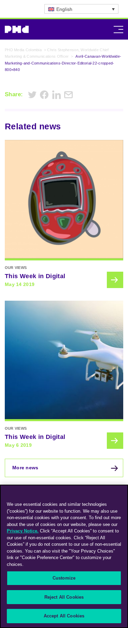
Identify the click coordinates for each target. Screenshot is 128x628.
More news (25, 467)
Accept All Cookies (64, 615)
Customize (64, 578)
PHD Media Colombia (23, 50)
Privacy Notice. (23, 530)
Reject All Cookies (64, 597)
